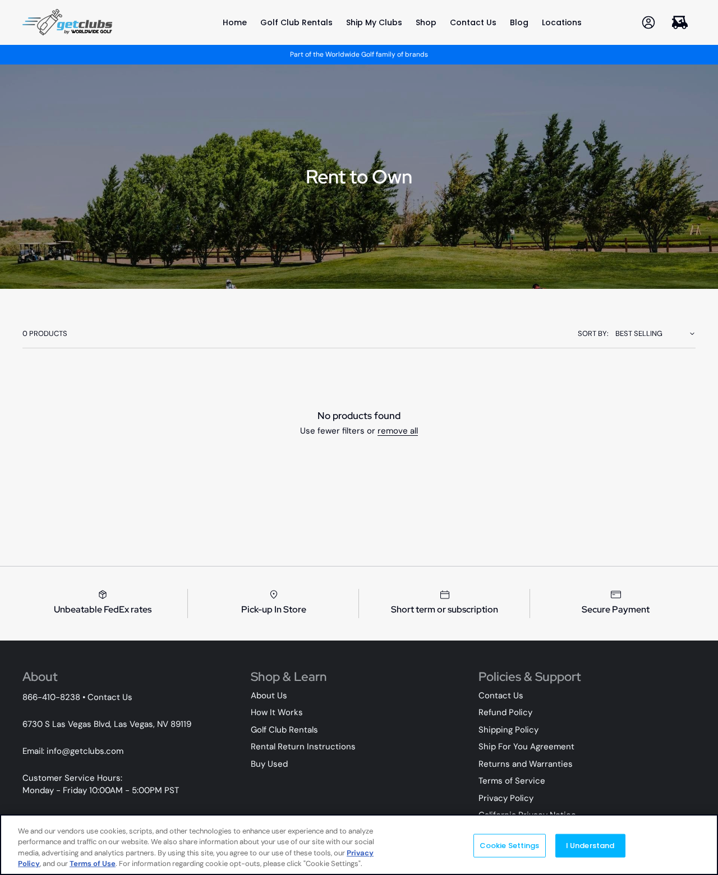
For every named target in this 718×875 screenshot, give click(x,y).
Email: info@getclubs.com (72, 751)
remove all (398, 430)
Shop (426, 22)
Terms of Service (511, 780)
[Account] (648, 22)
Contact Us (473, 22)
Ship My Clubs (374, 22)
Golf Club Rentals (296, 22)
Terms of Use (93, 863)
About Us (269, 695)
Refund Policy (505, 712)
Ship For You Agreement (526, 746)
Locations (562, 22)
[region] (359, 844)
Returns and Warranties (525, 764)
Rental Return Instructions (303, 746)
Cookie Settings (510, 845)
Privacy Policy (505, 798)
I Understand (590, 845)
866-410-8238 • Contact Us (77, 697)
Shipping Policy (508, 729)
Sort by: (593, 333)
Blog (519, 22)
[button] (679, 22)
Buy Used (269, 764)
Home (235, 22)
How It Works (277, 712)
